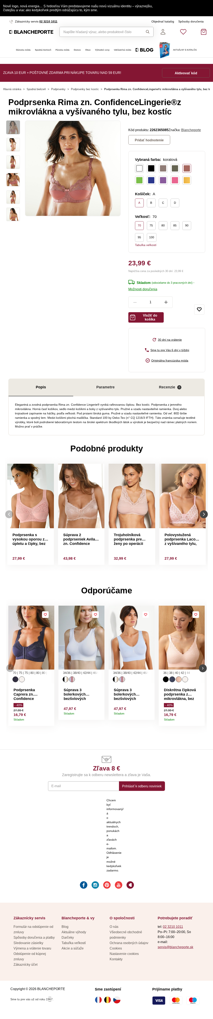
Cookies (116, 948)
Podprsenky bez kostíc (85, 89)
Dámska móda (23, 50)
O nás (114, 926)
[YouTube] (118, 885)
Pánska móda (62, 50)
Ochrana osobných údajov (129, 943)
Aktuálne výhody (74, 932)
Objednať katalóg (162, 21)
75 (151, 225)
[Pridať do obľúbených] (199, 309)
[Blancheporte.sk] (31, 32)
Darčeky (68, 937)
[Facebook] (83, 885)
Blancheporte (191, 130)
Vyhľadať (146, 32)
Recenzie (169, 387)
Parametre (105, 387)
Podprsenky (58, 89)
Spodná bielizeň (43, 50)
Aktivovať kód (186, 73)
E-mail (56, 786)
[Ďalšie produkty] (204, 514)
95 (139, 237)
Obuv (88, 50)
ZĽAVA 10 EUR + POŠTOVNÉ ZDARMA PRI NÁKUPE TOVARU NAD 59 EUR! (62, 73)
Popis (41, 387)
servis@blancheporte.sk (175, 947)
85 (175, 225)
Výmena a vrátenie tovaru (32, 948)
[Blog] (129, 885)
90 (186, 225)
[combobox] (99, 32)
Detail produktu (49, 718)
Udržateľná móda (122, 50)
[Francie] (99, 999)
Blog (65, 926)
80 (163, 225)
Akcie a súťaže (73, 948)
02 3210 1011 (48, 21)
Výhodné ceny (102, 50)
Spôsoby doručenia (191, 21)
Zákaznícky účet (25, 964)
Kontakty (116, 959)
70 (139, 225)
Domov (77, 50)
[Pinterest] (106, 885)
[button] (10, 668)
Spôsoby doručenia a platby (34, 937)
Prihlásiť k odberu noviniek (142, 786)
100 (151, 237)
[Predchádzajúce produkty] (9, 514)
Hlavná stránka (12, 89)
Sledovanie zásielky (28, 943)
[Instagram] (94, 885)
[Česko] (117, 999)
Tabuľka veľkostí (145, 245)
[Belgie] (108, 999)
